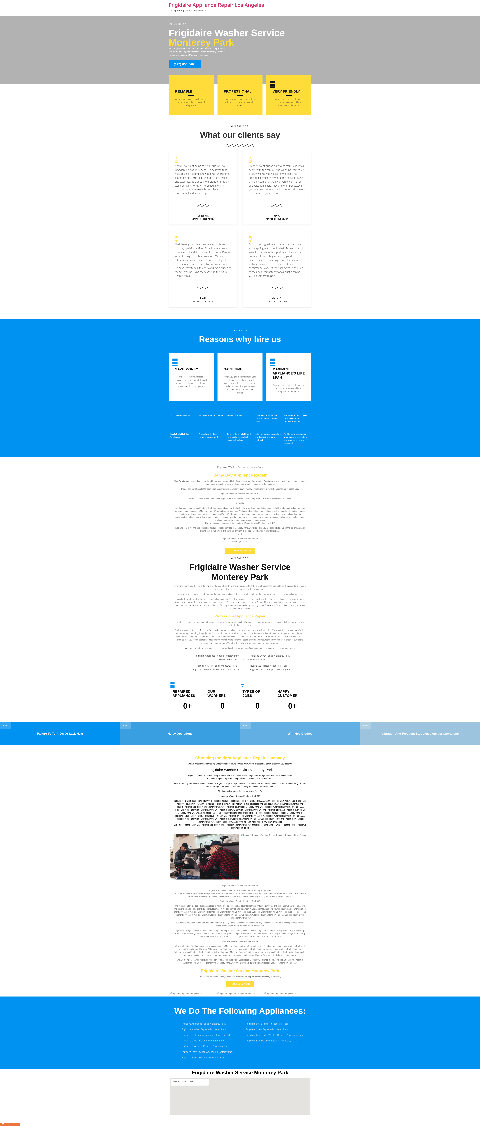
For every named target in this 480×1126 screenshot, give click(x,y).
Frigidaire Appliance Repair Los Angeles (216, 5)
